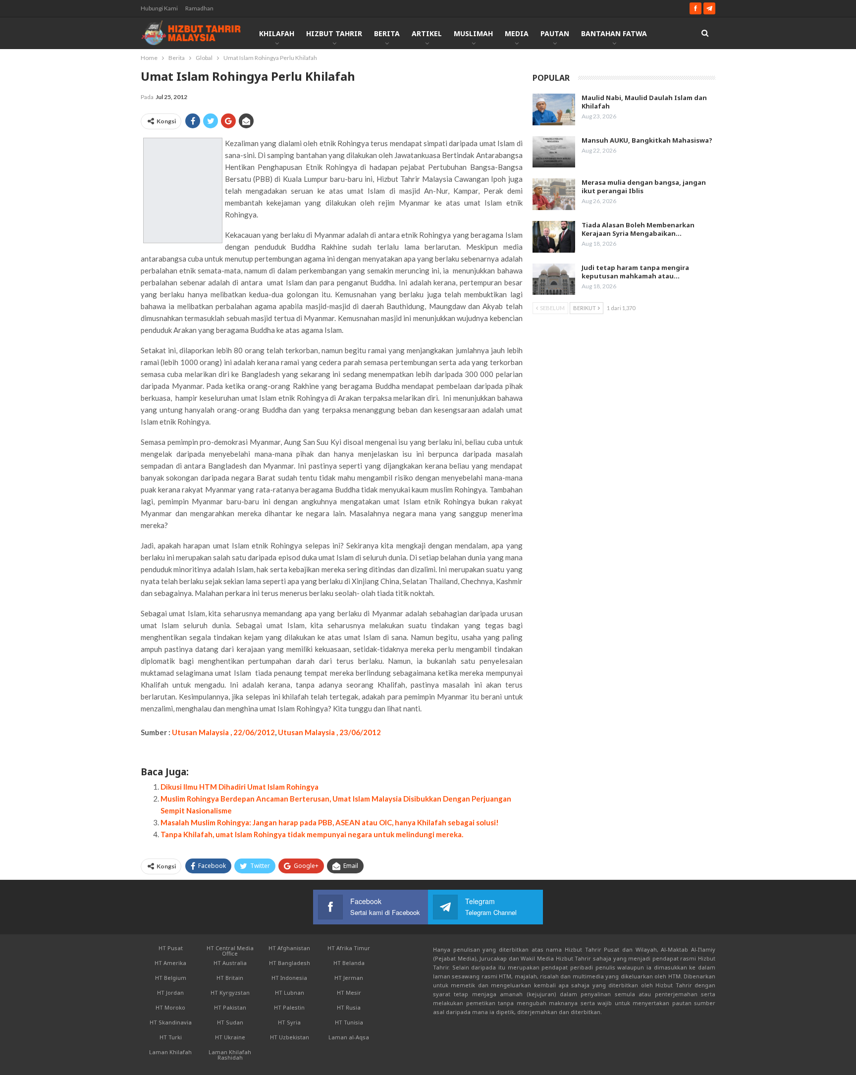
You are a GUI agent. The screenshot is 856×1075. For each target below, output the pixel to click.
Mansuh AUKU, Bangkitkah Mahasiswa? (647, 140)
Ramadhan (199, 8)
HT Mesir (349, 992)
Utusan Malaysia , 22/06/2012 (222, 732)
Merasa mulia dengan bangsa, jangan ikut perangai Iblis (644, 186)
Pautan (554, 33)
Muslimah (473, 33)
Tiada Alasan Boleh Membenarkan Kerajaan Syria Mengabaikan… (638, 229)
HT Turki (171, 1037)
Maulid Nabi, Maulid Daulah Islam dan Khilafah (644, 101)
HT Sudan (230, 1022)
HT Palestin (289, 1007)
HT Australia (230, 963)
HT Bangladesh (289, 963)
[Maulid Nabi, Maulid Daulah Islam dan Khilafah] (554, 109)
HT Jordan (170, 992)
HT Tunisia (349, 1022)
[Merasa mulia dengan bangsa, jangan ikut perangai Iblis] (554, 194)
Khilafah (276, 33)
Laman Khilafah (170, 1052)
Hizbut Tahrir (334, 33)
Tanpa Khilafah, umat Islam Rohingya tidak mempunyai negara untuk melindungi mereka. (311, 834)
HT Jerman (348, 977)
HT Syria (289, 1022)
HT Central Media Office (230, 950)
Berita (387, 33)
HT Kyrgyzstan (230, 992)
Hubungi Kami (159, 8)
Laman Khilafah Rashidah (230, 1054)
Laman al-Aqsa (348, 1037)
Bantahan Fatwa (614, 33)
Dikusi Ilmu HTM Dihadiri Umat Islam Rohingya (239, 786)
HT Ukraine (230, 1037)
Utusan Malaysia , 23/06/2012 (329, 732)
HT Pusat (171, 948)
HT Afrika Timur (348, 948)
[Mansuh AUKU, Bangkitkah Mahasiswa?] (554, 152)
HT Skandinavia (171, 1022)
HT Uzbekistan (289, 1037)
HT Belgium (170, 977)
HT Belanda (349, 963)
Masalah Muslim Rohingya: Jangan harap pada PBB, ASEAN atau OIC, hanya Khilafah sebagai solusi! (329, 822)
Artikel (427, 33)
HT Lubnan (289, 992)
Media (517, 33)
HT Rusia (349, 1007)
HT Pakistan (230, 1007)
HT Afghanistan (289, 948)
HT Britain (229, 977)
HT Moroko (170, 1007)
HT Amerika (170, 963)
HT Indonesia (289, 977)
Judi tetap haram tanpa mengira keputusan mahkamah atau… (635, 271)
